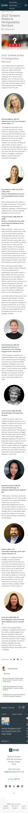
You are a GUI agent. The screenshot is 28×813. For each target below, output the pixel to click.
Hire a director (13, 2)
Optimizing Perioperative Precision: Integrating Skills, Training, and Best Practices (13, 688)
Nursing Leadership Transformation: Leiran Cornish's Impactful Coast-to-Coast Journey (13, 680)
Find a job (12, 8)
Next (23, 707)
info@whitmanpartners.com (14, 772)
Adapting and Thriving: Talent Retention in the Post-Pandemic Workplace (14, 695)
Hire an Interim (13, 5)
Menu (25, 5)
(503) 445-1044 (14, 769)
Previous (19, 707)
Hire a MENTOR (15, 779)
